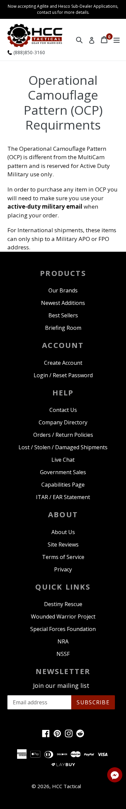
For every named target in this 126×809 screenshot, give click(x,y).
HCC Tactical (66, 786)
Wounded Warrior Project (63, 616)
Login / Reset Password (63, 375)
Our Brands (63, 290)
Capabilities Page (63, 484)
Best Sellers (63, 315)
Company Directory (63, 422)
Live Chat (63, 459)
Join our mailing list (61, 686)
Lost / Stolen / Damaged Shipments (63, 447)
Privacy (63, 569)
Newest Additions (63, 303)
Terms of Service (63, 557)
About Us (63, 532)
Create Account (63, 362)
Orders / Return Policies (63, 434)
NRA (63, 641)
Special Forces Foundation (63, 629)
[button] (114, 776)
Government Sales (63, 472)
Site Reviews (63, 544)
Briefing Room (63, 327)
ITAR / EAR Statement (63, 497)
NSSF (63, 654)
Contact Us (63, 410)
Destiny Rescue (63, 604)
